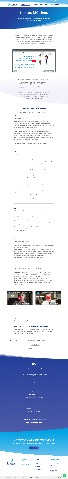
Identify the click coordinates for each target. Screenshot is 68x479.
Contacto (51, 4)
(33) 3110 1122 (52, 471)
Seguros (36, 4)
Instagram (51, 467)
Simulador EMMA (41, 464)
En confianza (56, 4)
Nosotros (46, 4)
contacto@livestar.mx (53, 470)
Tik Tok (51, 466)
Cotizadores (24, 4)
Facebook (51, 465)
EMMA (41, 4)
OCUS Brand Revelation (34, 477)
